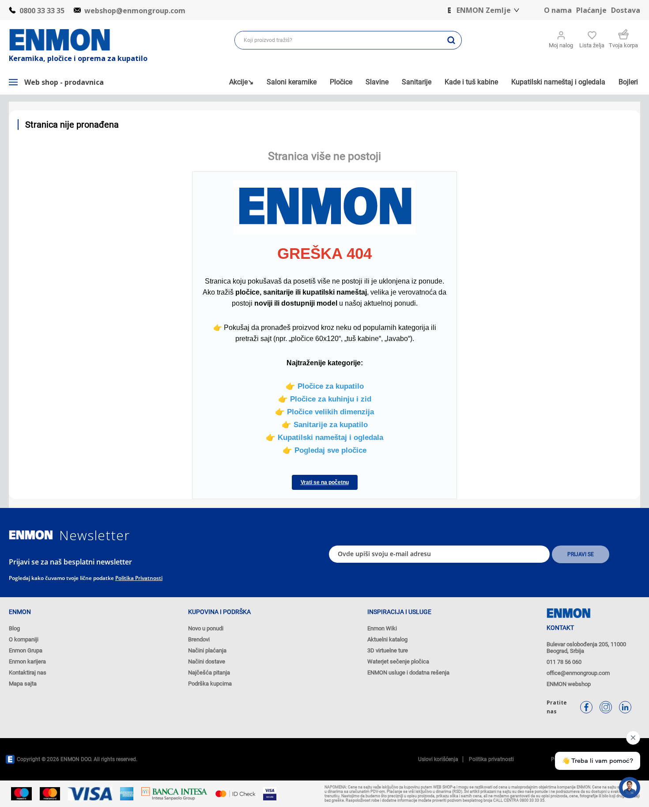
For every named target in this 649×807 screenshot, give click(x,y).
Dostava (625, 10)
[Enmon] (31, 535)
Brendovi (199, 639)
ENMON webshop (569, 684)
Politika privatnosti (138, 578)
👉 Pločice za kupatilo (325, 386)
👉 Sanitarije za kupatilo (325, 424)
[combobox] (338, 40)
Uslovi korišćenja (438, 759)
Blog (14, 628)
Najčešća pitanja (209, 672)
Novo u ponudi (205, 628)
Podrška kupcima (210, 683)
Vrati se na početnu (325, 482)
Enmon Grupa (25, 650)
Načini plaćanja (207, 650)
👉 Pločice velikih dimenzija (324, 411)
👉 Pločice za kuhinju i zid (324, 398)
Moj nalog (561, 45)
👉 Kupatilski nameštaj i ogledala (324, 437)
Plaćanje (591, 10)
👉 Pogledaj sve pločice (324, 450)
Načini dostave (206, 661)
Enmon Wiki (382, 628)
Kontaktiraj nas (27, 672)
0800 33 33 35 (41, 10)
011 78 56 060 (564, 662)
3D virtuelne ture (387, 650)
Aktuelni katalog (387, 639)
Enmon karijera (27, 661)
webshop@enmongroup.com (134, 10)
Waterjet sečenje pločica (398, 661)
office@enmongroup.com (578, 673)
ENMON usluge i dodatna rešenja (408, 672)
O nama (558, 10)
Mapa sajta (23, 683)
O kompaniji (23, 639)
